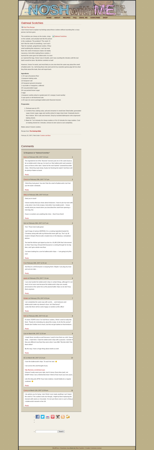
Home (48, 18)
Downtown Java (65, 448)
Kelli (25, 316)
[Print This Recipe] (22, 27)
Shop (105, 18)
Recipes (66, 18)
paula (25, 278)
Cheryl (26, 179)
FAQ (75, 18)
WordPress (55, 448)
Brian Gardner (80, 448)
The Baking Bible (35, 131)
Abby (25, 195)
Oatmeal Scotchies (32, 22)
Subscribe (95, 18)
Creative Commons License (93, 448)
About (57, 18)
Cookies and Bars (45, 135)
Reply (27, 174)
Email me (83, 18)
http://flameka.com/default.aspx (35, 370)
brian (25, 157)
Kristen (26, 298)
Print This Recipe (29, 27)
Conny (26, 390)
